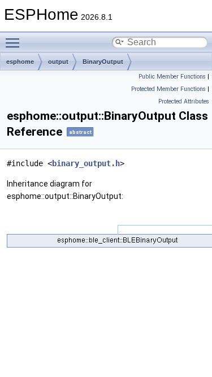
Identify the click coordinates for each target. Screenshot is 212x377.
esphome (20, 61)
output (58, 61)
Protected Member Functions (168, 89)
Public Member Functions (172, 76)
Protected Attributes (183, 101)
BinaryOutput (103, 61)
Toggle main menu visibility (15, 42)
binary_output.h (86, 163)
